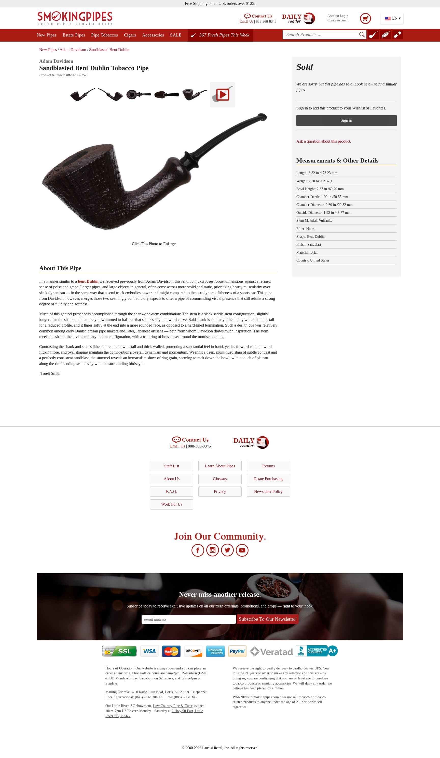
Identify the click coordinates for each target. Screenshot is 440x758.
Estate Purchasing (268, 479)
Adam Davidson (73, 49)
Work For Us (171, 504)
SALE (176, 35)
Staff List (171, 466)
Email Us (246, 21)
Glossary (220, 479)
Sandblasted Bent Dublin (109, 49)
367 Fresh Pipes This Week (224, 35)
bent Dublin (88, 281)
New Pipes (47, 35)
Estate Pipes (74, 35)
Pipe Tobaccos (104, 35)
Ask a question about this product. (323, 141)
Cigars (130, 35)
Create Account (338, 20)
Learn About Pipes (220, 466)
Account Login (337, 16)
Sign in (346, 120)
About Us (172, 479)
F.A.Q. (171, 491)
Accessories (153, 35)
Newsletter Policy (268, 491)
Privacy (220, 491)
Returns (268, 466)
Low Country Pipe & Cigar (172, 706)
